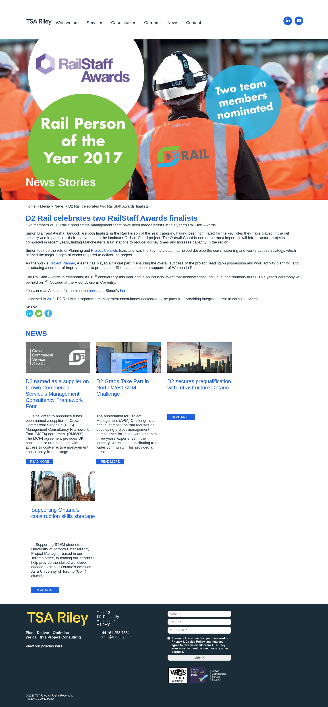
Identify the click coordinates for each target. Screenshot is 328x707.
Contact (193, 22)
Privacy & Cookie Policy (188, 641)
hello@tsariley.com (117, 637)
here (92, 291)
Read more (39, 461)
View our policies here (44, 646)
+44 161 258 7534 (114, 633)
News (172, 22)
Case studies (123, 22)
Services (95, 22)
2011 (51, 299)
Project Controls (104, 250)
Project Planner (62, 263)
